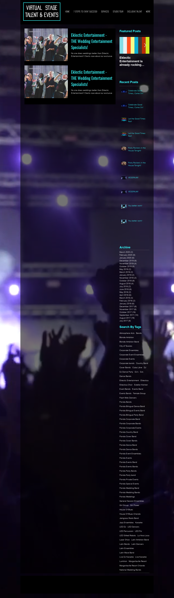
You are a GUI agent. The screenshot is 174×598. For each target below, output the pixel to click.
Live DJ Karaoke (126, 557)
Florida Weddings (127, 496)
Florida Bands (125, 402)
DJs (141, 372)
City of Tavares (125, 346)
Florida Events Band (128, 462)
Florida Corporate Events (130, 428)
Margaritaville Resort (138, 561)
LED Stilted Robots (127, 535)
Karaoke (138, 522)
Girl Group (124, 505)
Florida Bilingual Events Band (132, 410)
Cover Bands (125, 367)
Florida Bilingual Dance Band (132, 406)
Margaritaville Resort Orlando (132, 565)
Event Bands (124, 389)
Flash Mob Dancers (127, 397)
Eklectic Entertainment (129, 380)
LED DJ (122, 527)
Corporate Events (127, 359)
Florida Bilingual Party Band (131, 415)
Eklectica (144, 380)
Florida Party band (127, 475)
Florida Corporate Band (129, 419)
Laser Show (124, 539)
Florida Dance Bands (128, 449)
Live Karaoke (141, 557)
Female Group (139, 393)
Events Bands (125, 393)
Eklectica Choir (126, 385)
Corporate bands (126, 363)
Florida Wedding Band (129, 488)
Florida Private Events (128, 479)
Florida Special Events (129, 483)
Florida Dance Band (128, 445)
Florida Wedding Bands (129, 492)
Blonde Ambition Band (129, 341)
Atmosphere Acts (126, 333)
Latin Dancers (137, 544)
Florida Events (125, 458)
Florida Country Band (128, 432)
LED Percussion (126, 531)
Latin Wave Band (126, 552)
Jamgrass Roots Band (129, 518)
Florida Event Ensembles (130, 453)
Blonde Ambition (126, 337)
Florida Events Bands (128, 466)
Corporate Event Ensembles (131, 354)
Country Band (142, 363)
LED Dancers (133, 527)
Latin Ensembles (126, 548)
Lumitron (123, 561)
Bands (139, 333)
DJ (145, 367)
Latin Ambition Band (140, 539)
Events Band (137, 389)
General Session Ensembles (131, 501)
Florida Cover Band (127, 436)
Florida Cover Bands (128, 440)
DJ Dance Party (126, 372)
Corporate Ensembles (129, 350)
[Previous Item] (124, 45)
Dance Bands (125, 376)
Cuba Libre (137, 367)
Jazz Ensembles (126, 522)
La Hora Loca (143, 535)
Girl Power (134, 505)
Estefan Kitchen (141, 385)
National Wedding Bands (130, 570)
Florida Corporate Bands (130, 423)
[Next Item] (145, 45)
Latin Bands (124, 544)
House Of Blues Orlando (130, 514)
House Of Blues (126, 509)
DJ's (136, 372)
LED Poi (138, 531)
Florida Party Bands (128, 471)
